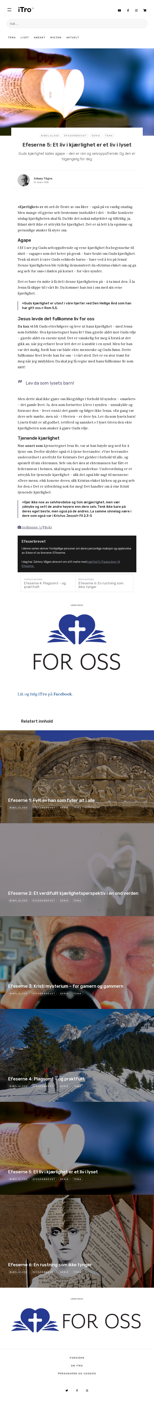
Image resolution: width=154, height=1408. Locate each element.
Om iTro (77, 1365)
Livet (25, 37)
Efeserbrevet (75, 135)
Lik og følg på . (45, 693)
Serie (96, 135)
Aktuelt (72, 37)
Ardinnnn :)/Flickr (36, 527)
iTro (26, 9)
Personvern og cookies (77, 1373)
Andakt (40, 37)
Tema (12, 37)
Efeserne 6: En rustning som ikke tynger (101, 585)
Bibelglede (50, 135)
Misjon (56, 37)
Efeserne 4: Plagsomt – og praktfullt (45, 585)
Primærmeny (9, 9)
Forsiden (77, 1357)
